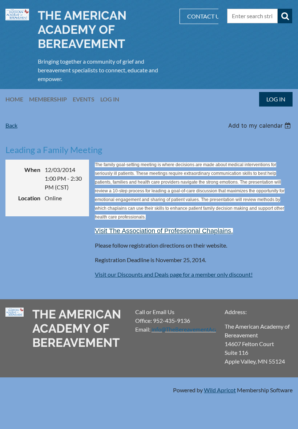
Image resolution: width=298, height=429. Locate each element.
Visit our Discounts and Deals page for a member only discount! (174, 274)
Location (29, 198)
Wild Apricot (220, 389)
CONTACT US (205, 16)
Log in (275, 99)
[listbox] (260, 125)
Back (11, 125)
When (32, 169)
